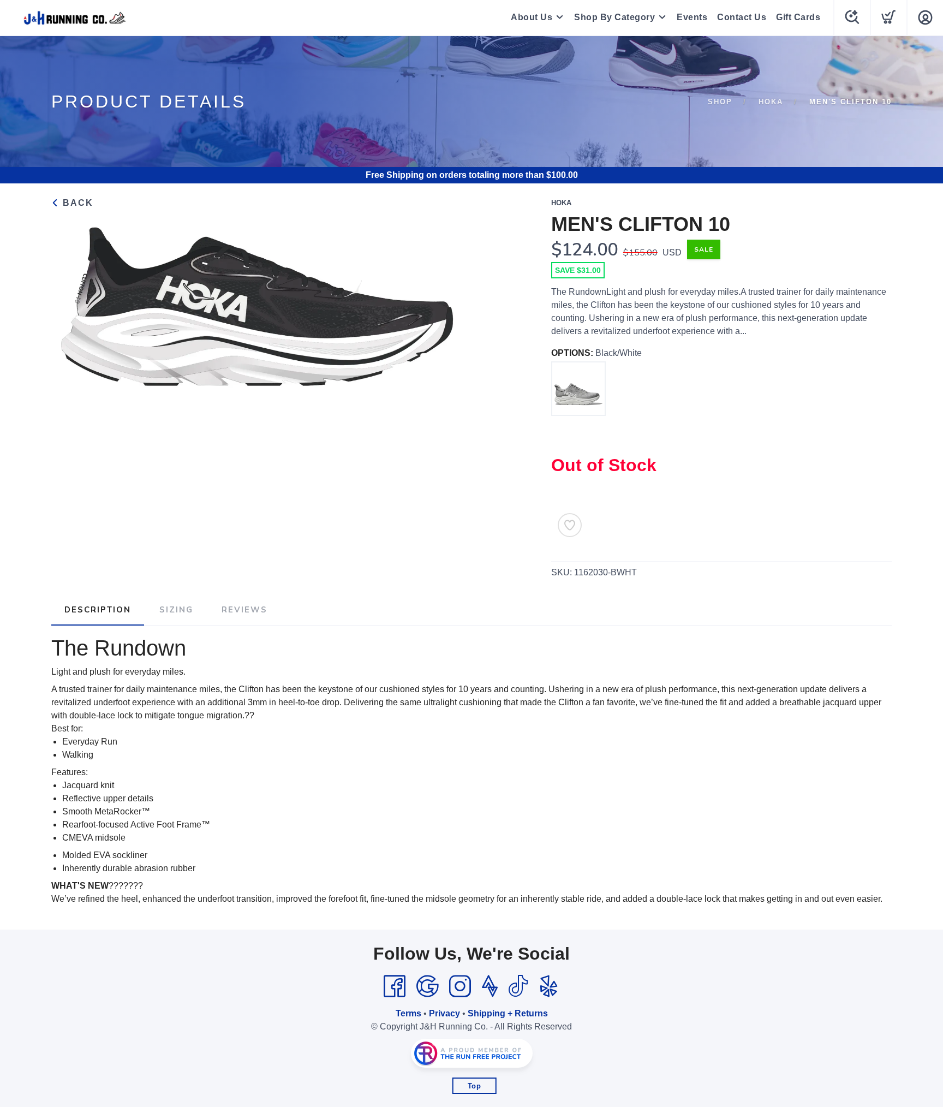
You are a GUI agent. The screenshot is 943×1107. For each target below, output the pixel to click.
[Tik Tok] (518, 986)
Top (474, 1086)
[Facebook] (394, 986)
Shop (720, 102)
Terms (408, 1013)
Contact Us (741, 17)
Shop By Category (614, 17)
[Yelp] (549, 986)
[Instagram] (460, 986)
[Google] (427, 986)
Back (76, 202)
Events (692, 17)
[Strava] (489, 986)
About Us (531, 17)
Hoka (771, 102)
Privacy (444, 1013)
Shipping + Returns (508, 1013)
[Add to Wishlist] (570, 525)
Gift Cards (798, 17)
